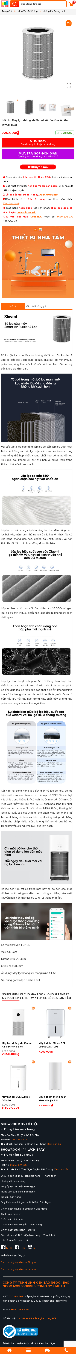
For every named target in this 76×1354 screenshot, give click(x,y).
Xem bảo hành (11, 203)
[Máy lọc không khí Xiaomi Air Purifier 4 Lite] (18, 1022)
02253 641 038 (18, 1164)
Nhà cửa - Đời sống (28, 11)
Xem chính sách (48, 194)
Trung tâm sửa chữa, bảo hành (18, 1191)
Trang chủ (7, 11)
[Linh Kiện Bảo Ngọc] (4, 3)
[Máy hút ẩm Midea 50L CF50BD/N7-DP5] (55, 1022)
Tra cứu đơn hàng (11, 1196)
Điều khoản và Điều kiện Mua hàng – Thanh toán (28, 1175)
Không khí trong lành (54, 11)
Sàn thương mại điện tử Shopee (18, 1262)
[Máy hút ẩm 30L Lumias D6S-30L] (18, 1076)
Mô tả (13, 306)
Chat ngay (36, 216)
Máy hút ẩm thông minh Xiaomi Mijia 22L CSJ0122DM (52, 1100)
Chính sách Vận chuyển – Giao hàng (21, 1224)
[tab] (13, 306)
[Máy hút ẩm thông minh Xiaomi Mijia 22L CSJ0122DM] (55, 1076)
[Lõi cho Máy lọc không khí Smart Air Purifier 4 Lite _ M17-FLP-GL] (38, 262)
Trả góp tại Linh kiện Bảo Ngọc (18, 1186)
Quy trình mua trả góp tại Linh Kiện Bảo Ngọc (26, 1202)
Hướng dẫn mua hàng (13, 1181)
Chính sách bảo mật (12, 1219)
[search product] (14, 4)
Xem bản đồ (54, 1143)
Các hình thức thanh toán (15, 1240)
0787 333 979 (65, 216)
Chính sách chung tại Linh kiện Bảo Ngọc (24, 1208)
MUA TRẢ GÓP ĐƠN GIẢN (38, 155)
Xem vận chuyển (26, 212)
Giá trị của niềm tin (11, 1214)
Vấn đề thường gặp (36, 306)
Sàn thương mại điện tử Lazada (18, 1269)
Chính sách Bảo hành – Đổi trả (18, 1229)
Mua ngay (38, 142)
